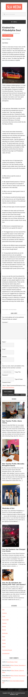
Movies (4, 626)
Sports (3, 646)
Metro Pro (13, 693)
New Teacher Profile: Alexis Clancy (12, 422)
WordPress (12, 694)
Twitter (17, 394)
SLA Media (14, 6)
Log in (16, 694)
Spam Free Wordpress (8, 387)
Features (4, 623)
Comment (5, 322)
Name (4, 342)
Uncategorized (12, 309)
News (3, 636)
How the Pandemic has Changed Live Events (13, 550)
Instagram (11, 394)
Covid (3, 616)
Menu (15, 22)
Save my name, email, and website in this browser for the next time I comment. (13, 367)
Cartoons (4, 613)
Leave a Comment (7, 35)
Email (4, 349)
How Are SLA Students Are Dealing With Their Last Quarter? (14, 584)
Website (4, 356)
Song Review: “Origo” (12, 662)
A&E (3, 609)
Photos (4, 643)
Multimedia (5, 633)
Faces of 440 (5, 619)
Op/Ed (3, 640)
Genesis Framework (20, 693)
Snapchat (23, 394)
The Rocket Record (7, 650)
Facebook (5, 394)
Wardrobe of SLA (8, 508)
